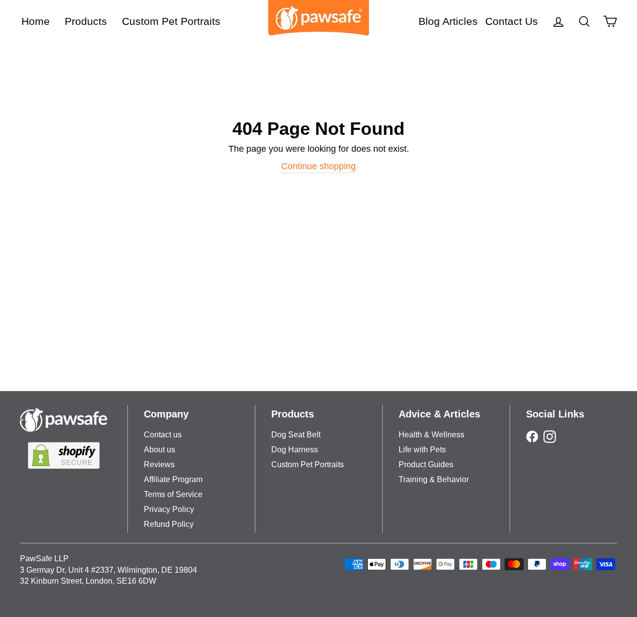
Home (35, 21)
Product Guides (426, 464)
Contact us (163, 434)
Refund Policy (169, 524)
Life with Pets (422, 449)
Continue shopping (318, 166)
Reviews (159, 464)
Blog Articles (448, 21)
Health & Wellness (431, 434)
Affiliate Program (173, 479)
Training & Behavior (434, 479)
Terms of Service (173, 494)
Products (86, 21)
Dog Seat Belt (295, 434)
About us (159, 449)
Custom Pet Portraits (171, 21)
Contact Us (511, 21)
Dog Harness (294, 449)
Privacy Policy (169, 509)
